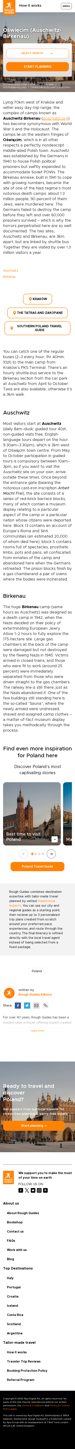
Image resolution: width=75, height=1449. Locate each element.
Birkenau (9, 276)
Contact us (15, 1231)
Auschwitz (10, 270)
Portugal (14, 1287)
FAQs (11, 1240)
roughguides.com (15, 84)
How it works (30, 5)
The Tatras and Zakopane (40, 312)
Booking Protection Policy (27, 1370)
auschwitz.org (55, 118)
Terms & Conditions (33, 1405)
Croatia (12, 1296)
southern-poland (15, 87)
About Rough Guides (23, 1213)
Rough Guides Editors (35, 994)
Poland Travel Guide (37, 866)
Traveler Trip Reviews (24, 1361)
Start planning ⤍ (34, 1125)
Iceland (12, 1305)
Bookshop (15, 1222)
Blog (10, 1259)
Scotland (14, 1324)
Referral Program (20, 1380)
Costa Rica (15, 1315)
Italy (10, 1278)
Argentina (14, 1333)
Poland (49, 84)
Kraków (40, 299)
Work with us (17, 1250)
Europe (35, 84)
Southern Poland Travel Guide (39, 328)
